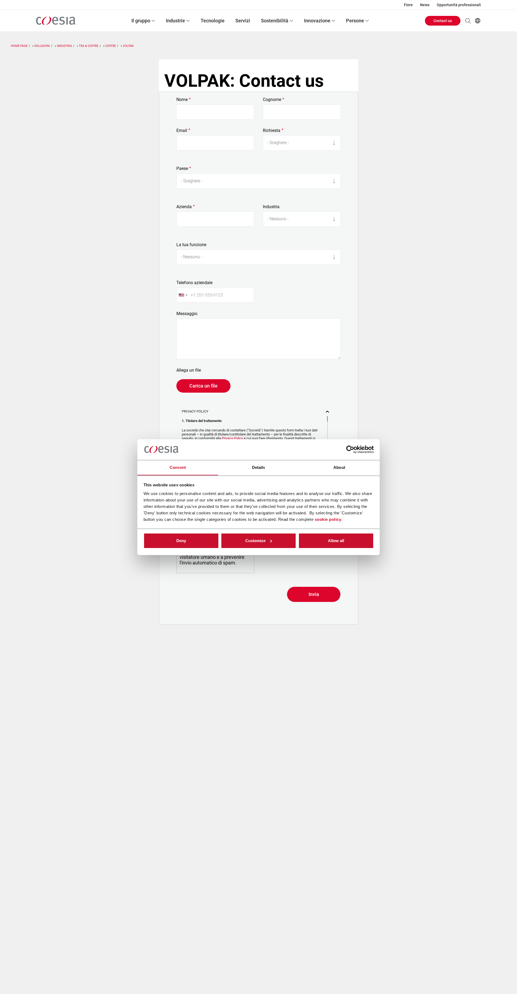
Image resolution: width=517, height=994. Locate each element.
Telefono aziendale (194, 282)
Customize (255, 540)
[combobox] (183, 295)
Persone (355, 20)
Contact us (443, 21)
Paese (182, 168)
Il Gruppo (140, 20)
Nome (182, 99)
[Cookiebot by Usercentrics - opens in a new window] (350, 449)
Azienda (184, 206)
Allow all (336, 540)
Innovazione (317, 20)
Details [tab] (258, 467)
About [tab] (339, 467)
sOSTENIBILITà (274, 20)
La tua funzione (191, 244)
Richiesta (271, 130)
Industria (271, 206)
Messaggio (186, 313)
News (424, 5)
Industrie (175, 20)
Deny (181, 540)
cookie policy (328, 519)
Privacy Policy (232, 438)
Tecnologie (213, 20)
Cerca (468, 21)
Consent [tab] (178, 467)
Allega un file (188, 370)
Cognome (272, 99)
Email (181, 130)
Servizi (242, 20)
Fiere (408, 5)
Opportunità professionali (459, 5)
